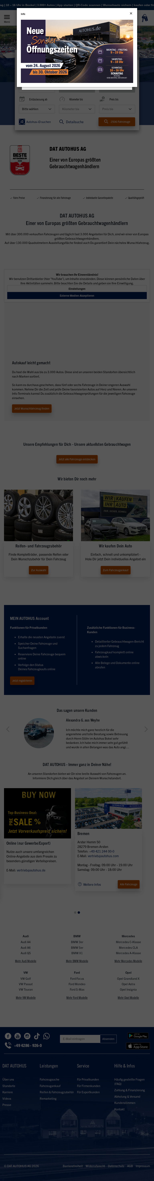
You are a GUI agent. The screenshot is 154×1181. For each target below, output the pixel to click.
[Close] (131, 13)
